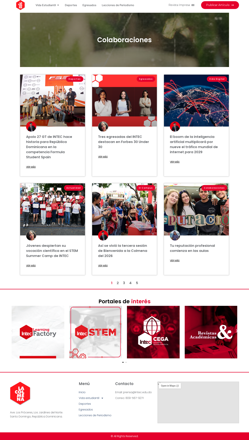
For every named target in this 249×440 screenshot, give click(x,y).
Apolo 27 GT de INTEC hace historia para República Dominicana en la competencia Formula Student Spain (49, 146)
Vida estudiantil (89, 398)
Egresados (86, 410)
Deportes (85, 404)
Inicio (82, 392)
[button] (12, 331)
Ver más (31, 167)
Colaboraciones (124, 40)
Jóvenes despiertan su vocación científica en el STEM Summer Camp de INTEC (52, 250)
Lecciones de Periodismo (95, 415)
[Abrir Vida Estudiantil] (58, 5)
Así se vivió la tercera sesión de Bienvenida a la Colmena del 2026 (122, 250)
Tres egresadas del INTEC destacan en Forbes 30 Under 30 (123, 141)
